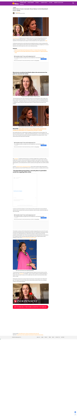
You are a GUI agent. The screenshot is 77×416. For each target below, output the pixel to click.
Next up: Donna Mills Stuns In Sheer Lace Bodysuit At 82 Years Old (30, 307)
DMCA (25, 0)
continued (16, 158)
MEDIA (16, 0)
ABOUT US (13, 0)
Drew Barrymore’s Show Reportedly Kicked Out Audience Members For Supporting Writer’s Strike (29, 129)
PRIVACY (19, 0)
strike (46, 40)
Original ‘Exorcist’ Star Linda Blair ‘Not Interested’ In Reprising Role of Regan (30, 334)
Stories (14, 7)
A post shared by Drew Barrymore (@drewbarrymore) (24, 205)
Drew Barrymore (16, 38)
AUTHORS (32, 0)
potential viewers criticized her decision (23, 166)
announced (21, 273)
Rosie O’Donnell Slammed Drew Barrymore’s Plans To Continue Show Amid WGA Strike (30, 50)
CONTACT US (28, 0)
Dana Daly (18, 12)
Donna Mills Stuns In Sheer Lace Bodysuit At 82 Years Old (29, 333)
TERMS (22, 0)
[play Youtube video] (31, 293)
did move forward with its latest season (29, 237)
